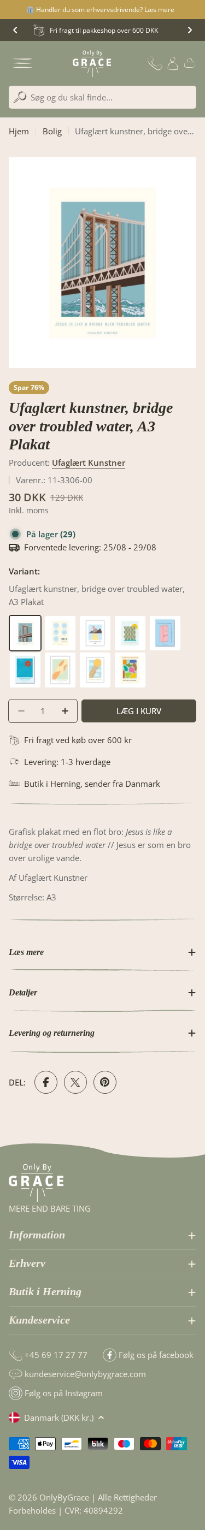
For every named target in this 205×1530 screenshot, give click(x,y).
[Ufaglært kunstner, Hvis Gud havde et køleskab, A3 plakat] (165, 621)
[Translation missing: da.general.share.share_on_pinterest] (104, 1082)
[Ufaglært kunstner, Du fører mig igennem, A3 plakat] (96, 621)
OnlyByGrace (64, 1497)
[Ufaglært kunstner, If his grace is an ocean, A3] (26, 658)
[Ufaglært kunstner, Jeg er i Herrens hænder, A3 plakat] (61, 658)
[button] (15, 30)
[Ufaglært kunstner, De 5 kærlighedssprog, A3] (61, 621)
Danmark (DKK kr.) (58, 1417)
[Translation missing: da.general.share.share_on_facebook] (45, 1082)
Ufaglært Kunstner (88, 462)
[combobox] (102, 97)
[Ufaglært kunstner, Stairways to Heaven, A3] (96, 658)
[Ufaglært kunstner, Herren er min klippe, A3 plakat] (131, 621)
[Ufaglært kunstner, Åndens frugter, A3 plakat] (130, 658)
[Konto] (172, 63)
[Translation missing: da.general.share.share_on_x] (75, 1082)
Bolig (52, 131)
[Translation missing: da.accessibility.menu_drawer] (22, 63)
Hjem (19, 131)
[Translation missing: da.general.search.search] (20, 97)
